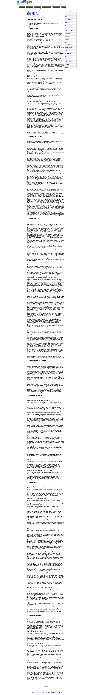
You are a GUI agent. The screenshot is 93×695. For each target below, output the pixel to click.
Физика (66, 56)
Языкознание (67, 67)
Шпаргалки (67, 62)
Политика (66, 41)
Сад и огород (67, 45)
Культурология (67, 33)
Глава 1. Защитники (32, 11)
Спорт (66, 50)
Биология (66, 16)
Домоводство (67, 25)
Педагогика (67, 39)
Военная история (68, 17)
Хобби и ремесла (68, 61)
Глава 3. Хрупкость (31, 13)
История (66, 28)
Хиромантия (67, 59)
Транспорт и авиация (68, 53)
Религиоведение (68, 44)
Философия (67, 58)
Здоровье (66, 27)
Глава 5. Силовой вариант (33, 15)
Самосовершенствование (69, 47)
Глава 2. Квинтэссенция (32, 12)
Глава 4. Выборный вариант (33, 14)
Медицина (67, 36)
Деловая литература (68, 22)
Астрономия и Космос (68, 14)
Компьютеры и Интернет (69, 30)
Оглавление (46, 686)
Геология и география (68, 19)
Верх (60, 692)
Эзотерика (67, 64)
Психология (67, 42)
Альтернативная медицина (69, 13)
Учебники (66, 55)
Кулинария (67, 31)
